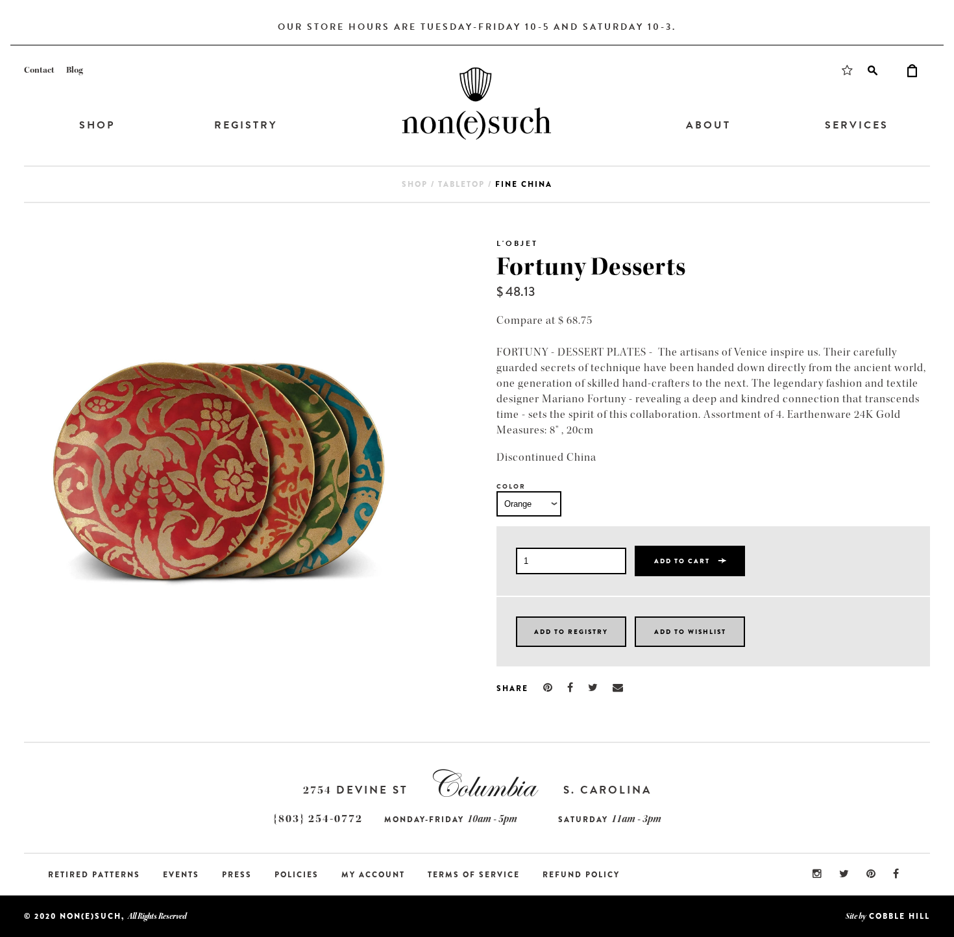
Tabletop (461, 184)
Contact (39, 70)
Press (237, 875)
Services (856, 125)
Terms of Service (474, 875)
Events (181, 875)
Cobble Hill (899, 916)
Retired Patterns (94, 875)
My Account (373, 875)
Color (511, 486)
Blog (74, 70)
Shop (97, 125)
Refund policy (581, 875)
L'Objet (517, 243)
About (708, 125)
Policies (297, 875)
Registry (245, 125)
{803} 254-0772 (318, 818)
